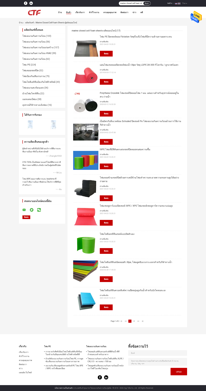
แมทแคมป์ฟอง (29, 99)
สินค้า (68, 12)
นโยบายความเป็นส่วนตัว (64, 388)
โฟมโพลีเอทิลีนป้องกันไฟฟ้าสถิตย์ (38, 82)
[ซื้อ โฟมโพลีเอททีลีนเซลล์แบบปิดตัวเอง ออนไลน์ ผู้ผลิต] (85, 244)
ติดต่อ (106, 54)
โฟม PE (26, 64)
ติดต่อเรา (124, 12)
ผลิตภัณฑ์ (29, 22)
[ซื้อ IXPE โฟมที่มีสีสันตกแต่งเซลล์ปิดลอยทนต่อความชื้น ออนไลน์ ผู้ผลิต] (85, 160)
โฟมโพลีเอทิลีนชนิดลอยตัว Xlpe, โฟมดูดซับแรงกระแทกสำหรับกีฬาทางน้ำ (136, 262)
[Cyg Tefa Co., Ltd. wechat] (40, 210)
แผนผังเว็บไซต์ (25, 372)
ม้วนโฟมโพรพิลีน (31, 93)
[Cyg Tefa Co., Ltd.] (34, 12)
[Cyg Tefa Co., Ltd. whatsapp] (33, 210)
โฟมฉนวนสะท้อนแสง (33, 87)
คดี (141, 12)
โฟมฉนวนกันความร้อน (33, 36)
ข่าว (134, 12)
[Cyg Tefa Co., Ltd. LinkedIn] (31, 3)
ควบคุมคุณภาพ (109, 12)
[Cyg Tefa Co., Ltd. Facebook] (25, 3)
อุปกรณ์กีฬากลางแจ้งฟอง (34, 105)
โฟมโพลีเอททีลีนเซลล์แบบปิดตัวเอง (117, 234)
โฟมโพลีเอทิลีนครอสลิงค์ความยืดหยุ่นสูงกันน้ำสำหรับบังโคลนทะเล (133, 290)
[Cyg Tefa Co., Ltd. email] (25, 210)
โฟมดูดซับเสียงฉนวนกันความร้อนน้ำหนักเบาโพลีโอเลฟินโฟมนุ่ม (106, 367)
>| (142, 321)
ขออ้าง (169, 3)
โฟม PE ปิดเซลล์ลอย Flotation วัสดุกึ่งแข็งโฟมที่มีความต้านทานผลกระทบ (136, 36)
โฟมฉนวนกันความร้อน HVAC (37, 53)
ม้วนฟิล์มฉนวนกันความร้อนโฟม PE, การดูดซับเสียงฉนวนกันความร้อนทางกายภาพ (64, 360)
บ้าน (60, 12)
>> (138, 321)
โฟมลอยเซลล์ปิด (30, 70)
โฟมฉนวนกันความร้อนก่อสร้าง (37, 47)
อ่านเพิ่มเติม (104, 42)
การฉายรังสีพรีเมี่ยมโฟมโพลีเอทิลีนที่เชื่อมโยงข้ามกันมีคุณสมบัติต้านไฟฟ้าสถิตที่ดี (64, 353)
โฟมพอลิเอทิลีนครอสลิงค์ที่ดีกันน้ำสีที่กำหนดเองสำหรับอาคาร (104, 353)
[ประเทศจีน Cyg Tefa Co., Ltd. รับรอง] (30, 125)
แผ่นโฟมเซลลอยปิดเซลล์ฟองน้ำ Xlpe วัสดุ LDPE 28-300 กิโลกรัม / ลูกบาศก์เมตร (139, 65)
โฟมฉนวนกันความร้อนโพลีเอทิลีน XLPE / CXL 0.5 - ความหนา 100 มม (106, 360)
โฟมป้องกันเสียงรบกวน (33, 76)
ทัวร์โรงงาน (94, 12)
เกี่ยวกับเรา (80, 12)
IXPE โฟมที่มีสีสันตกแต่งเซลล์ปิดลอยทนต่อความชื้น (125, 149)
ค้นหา (147, 3)
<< (126, 321)
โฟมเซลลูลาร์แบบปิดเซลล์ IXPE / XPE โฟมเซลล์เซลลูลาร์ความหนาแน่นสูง (136, 205)
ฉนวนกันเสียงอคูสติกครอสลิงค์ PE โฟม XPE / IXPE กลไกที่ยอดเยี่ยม (64, 367)
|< (121, 321)
